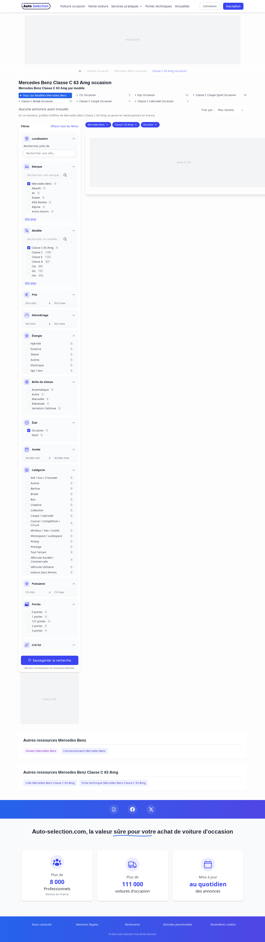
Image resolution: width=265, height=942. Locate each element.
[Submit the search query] (65, 175)
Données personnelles (177, 924)
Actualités (182, 6)
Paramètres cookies (223, 924)
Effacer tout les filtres (64, 126)
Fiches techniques (158, 6)
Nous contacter (42, 924)
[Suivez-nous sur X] (151, 809)
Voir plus (30, 219)
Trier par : (207, 110)
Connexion (210, 6)
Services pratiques (125, 6)
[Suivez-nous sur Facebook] (132, 809)
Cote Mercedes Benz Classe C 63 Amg (50, 782)
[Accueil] (79, 71)
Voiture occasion (72, 6)
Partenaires (132, 924)
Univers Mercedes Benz (41, 750)
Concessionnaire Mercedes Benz (84, 750)
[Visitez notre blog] (114, 809)
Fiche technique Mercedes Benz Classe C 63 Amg (114, 782)
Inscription (233, 6)
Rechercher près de (36, 146)
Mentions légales (87, 924)
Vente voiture (98, 6)
